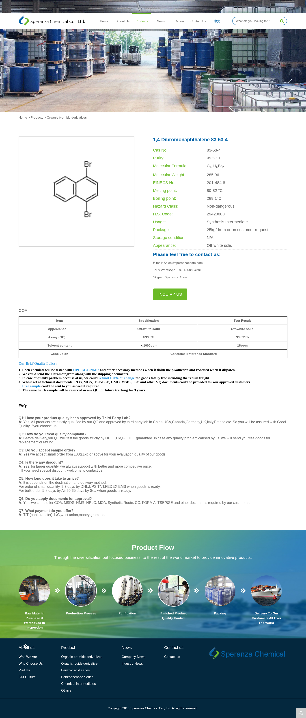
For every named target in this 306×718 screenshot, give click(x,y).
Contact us (173, 647)
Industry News (132, 663)
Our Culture (27, 677)
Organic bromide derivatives (67, 117)
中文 (217, 21)
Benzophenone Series (77, 677)
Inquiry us (170, 294)
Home (104, 21)
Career (179, 21)
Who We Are (28, 657)
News (161, 21)
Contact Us (198, 21)
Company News (133, 657)
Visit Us (24, 670)
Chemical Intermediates (78, 683)
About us (26, 647)
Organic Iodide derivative (79, 663)
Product (68, 647)
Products (142, 21)
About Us (122, 21)
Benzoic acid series (75, 670)
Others (66, 690)
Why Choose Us (31, 663)
